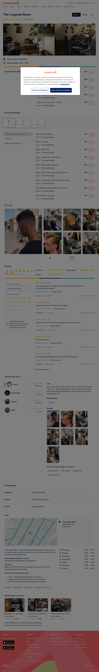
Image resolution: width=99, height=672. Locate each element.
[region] (50, 81)
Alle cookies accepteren (61, 90)
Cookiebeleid (64, 84)
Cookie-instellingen (40, 90)
